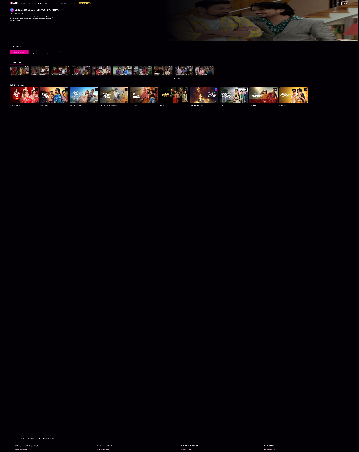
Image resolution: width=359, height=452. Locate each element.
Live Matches (269, 450)
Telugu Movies (186, 450)
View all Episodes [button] (179, 79)
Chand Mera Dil (20, 450)
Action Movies (103, 450)
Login (345, 3)
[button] (20, 71)
